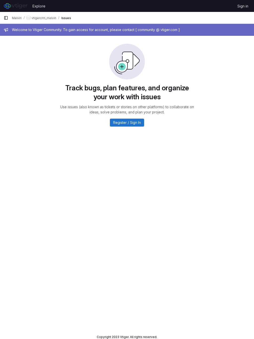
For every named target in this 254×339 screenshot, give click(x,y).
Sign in (242, 6)
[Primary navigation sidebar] (6, 18)
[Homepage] (16, 6)
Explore (38, 6)
